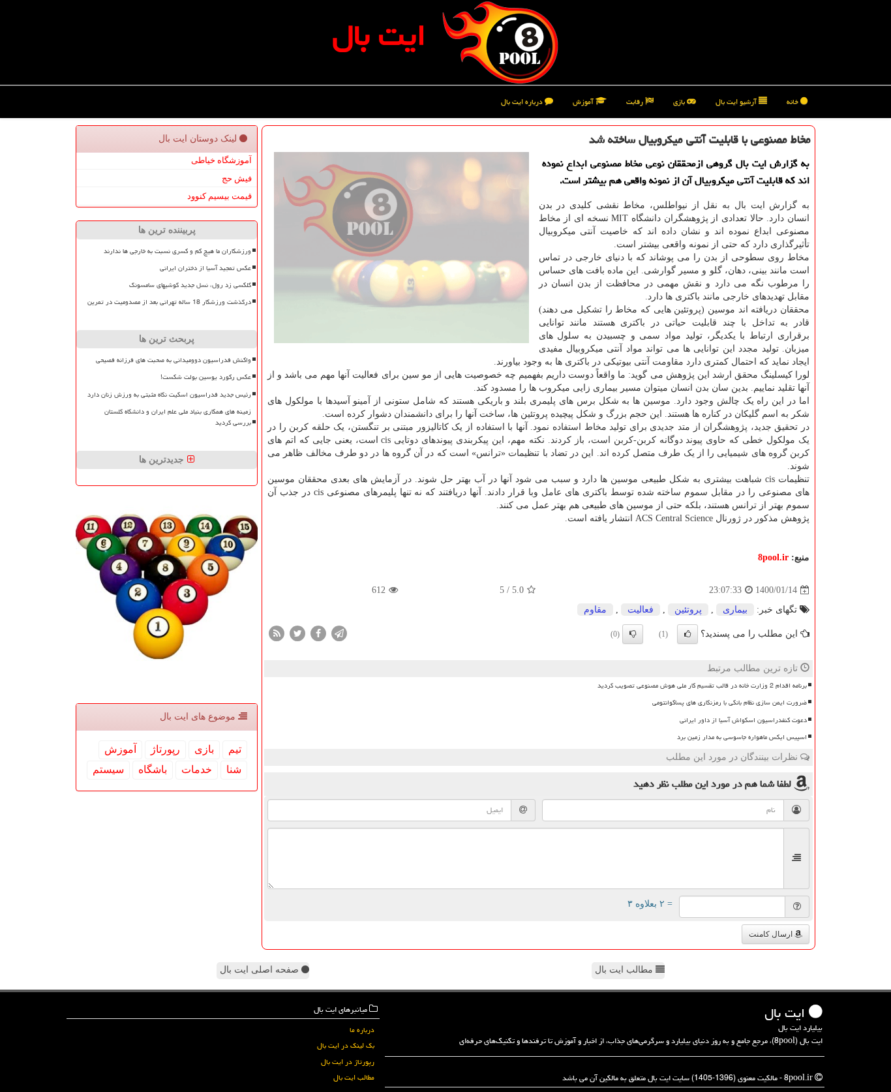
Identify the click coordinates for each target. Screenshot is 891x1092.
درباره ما (362, 1030)
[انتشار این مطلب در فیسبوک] (318, 633)
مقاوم (595, 609)
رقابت (635, 101)
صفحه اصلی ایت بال (260, 970)
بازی (680, 101)
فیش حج (237, 178)
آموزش (584, 101)
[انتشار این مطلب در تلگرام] (339, 633)
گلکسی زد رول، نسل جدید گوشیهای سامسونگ (190, 285)
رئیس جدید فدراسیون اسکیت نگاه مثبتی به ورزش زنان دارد (169, 394)
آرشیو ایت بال (737, 101)
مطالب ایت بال (625, 970)
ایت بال (379, 35)
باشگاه (152, 769)
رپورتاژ (165, 749)
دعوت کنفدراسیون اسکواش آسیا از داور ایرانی (743, 720)
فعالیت (640, 609)
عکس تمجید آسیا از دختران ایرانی (205, 268)
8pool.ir (773, 557)
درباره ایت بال (523, 101)
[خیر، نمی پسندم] (632, 634)
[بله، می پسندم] (687, 634)
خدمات (196, 769)
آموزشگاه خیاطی (221, 160)
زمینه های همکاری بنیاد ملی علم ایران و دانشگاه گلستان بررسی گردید (177, 417)
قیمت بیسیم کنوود (219, 196)
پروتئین (688, 609)
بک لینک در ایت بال (345, 1045)
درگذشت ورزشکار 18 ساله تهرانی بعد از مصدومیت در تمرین (169, 302)
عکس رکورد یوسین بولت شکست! (205, 377)
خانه (793, 101)
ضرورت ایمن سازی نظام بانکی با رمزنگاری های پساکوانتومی (729, 702)
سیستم (108, 769)
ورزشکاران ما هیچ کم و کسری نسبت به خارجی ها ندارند (177, 251)
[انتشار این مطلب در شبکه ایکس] (297, 633)
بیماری (735, 609)
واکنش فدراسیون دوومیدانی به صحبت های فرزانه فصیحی (173, 360)
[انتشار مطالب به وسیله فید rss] (276, 633)
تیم (234, 749)
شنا (233, 769)
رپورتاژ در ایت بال (347, 1062)
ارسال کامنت (771, 934)
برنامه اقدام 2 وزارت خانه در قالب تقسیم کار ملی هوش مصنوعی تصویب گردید (702, 685)
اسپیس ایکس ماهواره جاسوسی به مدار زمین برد (742, 737)
